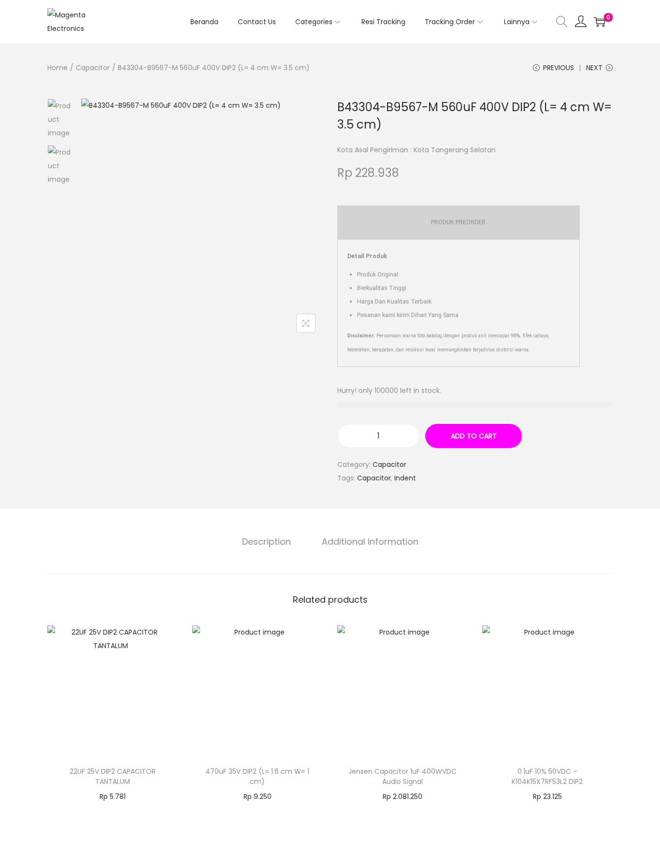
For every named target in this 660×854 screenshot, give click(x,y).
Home (57, 67)
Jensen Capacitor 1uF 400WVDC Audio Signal (402, 776)
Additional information (370, 542)
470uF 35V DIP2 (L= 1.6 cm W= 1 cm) (257, 776)
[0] (599, 22)
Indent (405, 478)
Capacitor (93, 67)
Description (266, 542)
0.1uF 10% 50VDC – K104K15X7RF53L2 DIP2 (547, 776)
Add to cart (474, 436)
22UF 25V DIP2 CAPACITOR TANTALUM (113, 776)
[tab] (266, 542)
